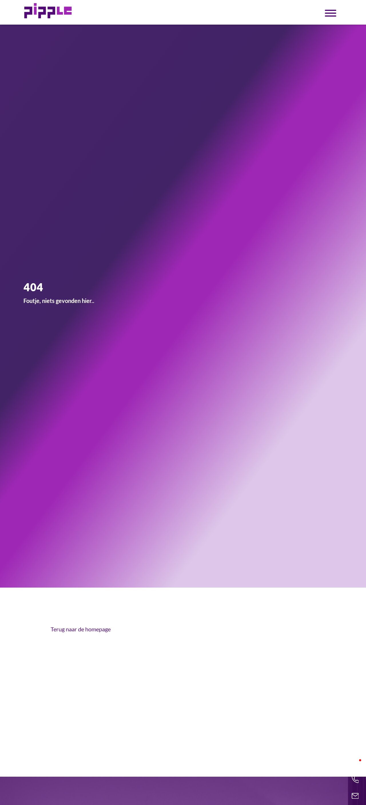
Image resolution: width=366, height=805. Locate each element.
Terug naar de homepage (81, 629)
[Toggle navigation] (331, 12)
